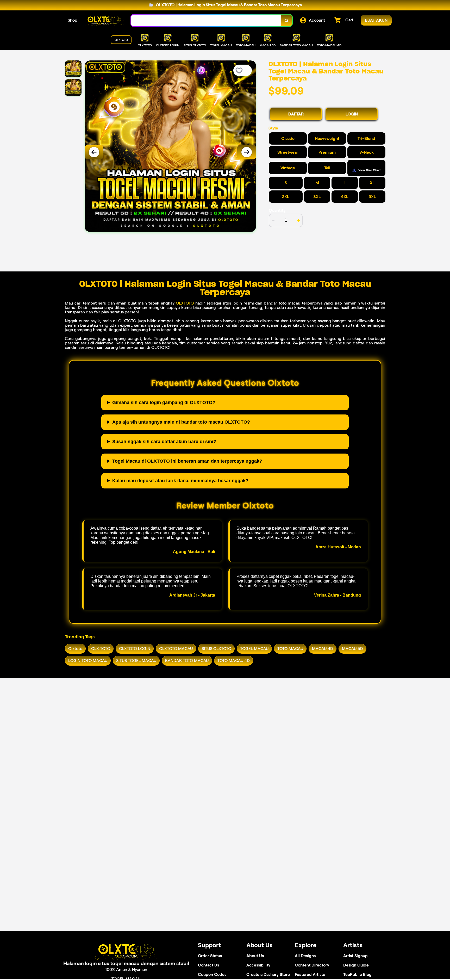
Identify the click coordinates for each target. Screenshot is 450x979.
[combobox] (206, 20)
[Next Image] (246, 152)
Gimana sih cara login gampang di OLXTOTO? (163, 402)
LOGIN (352, 114)
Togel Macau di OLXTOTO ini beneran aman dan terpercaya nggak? (187, 461)
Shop (72, 20)
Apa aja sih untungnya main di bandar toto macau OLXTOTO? (181, 422)
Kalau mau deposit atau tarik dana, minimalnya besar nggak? (180, 480)
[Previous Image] (94, 152)
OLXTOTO (185, 303)
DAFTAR (296, 114)
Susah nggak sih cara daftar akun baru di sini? (164, 441)
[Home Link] (104, 20)
